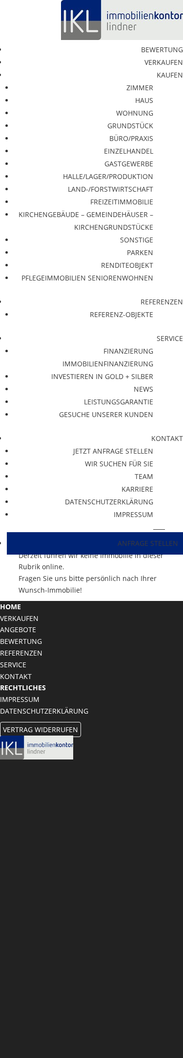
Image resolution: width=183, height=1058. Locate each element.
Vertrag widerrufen (40, 729)
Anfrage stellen (148, 543)
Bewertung (162, 49)
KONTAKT (167, 438)
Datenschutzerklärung (109, 501)
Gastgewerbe (128, 163)
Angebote (18, 629)
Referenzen (162, 301)
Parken (140, 252)
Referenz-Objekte (121, 314)
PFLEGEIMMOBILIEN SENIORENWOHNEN (87, 277)
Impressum (133, 514)
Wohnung (134, 113)
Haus (144, 100)
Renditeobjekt (127, 265)
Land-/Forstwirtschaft (110, 189)
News (143, 389)
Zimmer (139, 87)
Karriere (137, 489)
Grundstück (130, 125)
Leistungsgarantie (118, 401)
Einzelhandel (128, 151)
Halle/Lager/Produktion (108, 176)
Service (170, 338)
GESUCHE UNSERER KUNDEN (106, 414)
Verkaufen (163, 62)
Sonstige (136, 239)
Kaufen (170, 75)
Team (144, 476)
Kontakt (16, 676)
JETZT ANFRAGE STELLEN (113, 451)
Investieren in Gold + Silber (102, 376)
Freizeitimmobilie (121, 201)
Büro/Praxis (131, 138)
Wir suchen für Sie (119, 463)
